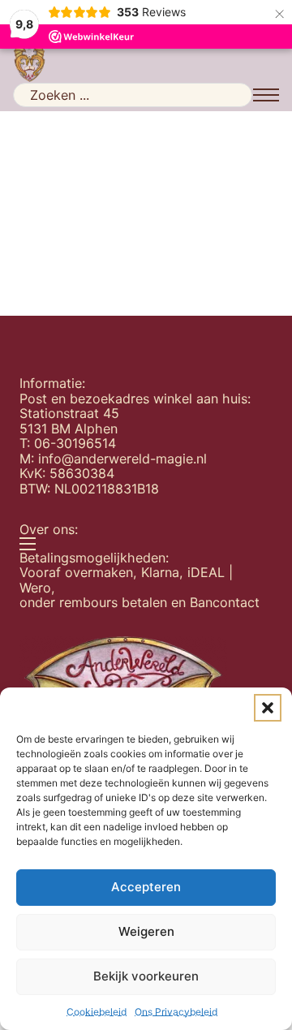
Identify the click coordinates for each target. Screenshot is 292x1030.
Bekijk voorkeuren (146, 976)
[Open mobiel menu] (266, 94)
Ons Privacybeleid (176, 1012)
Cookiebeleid (97, 1012)
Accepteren (146, 886)
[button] (268, 708)
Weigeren (146, 931)
